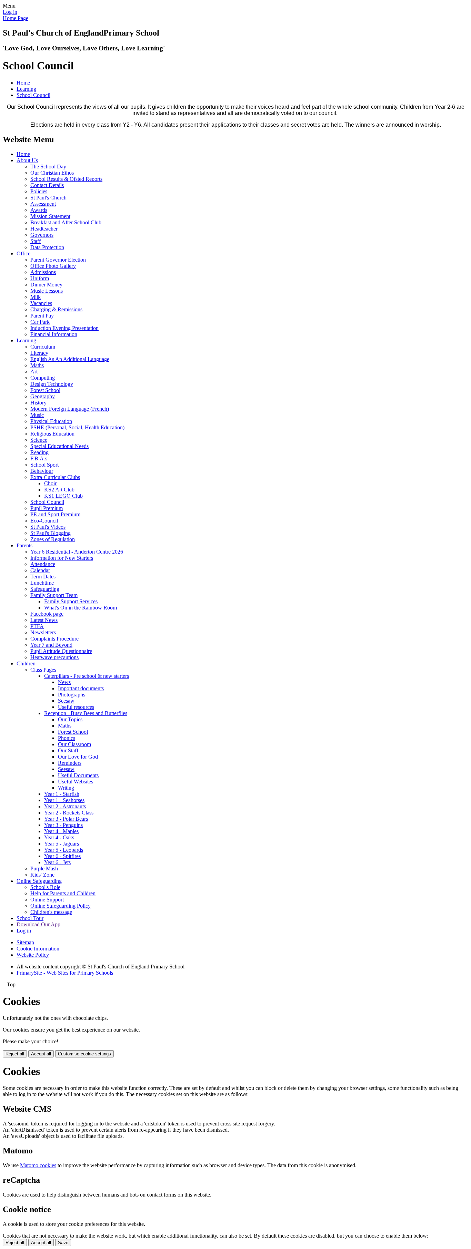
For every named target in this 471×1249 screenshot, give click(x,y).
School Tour (30, 918)
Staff (35, 241)
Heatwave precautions (54, 657)
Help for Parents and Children (63, 893)
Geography (42, 396)
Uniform (39, 278)
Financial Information (53, 334)
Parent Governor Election (58, 260)
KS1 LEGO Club (63, 496)
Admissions (43, 272)
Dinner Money (46, 284)
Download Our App (38, 924)
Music (37, 415)
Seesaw (66, 701)
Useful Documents (78, 775)
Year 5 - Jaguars (61, 844)
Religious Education (52, 434)
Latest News (44, 620)
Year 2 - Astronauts (65, 806)
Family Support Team (54, 595)
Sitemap (25, 942)
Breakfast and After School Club (65, 222)
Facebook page (46, 614)
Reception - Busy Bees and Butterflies (85, 713)
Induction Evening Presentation (64, 328)
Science (38, 440)
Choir (50, 483)
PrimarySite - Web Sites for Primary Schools (65, 973)
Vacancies (41, 303)
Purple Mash (44, 868)
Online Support (47, 899)
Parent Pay (42, 316)
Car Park (40, 322)
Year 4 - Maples (61, 831)
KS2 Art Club (59, 489)
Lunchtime (42, 583)
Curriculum (42, 347)
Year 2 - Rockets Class (68, 813)
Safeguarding (44, 589)
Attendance (42, 564)
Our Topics (70, 719)
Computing (42, 378)
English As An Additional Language (69, 359)
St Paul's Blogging (50, 533)
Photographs (71, 694)
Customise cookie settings (84, 1053)
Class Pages (43, 670)
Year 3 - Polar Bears (66, 819)
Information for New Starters (61, 558)
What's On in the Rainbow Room (80, 608)
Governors (41, 235)
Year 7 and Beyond (51, 645)
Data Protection (47, 247)
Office (23, 253)
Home (23, 83)
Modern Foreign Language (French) (69, 409)
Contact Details (47, 185)
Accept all (41, 1053)
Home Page (15, 18)
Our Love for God (78, 757)
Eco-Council (44, 521)
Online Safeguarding (39, 881)
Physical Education (51, 421)
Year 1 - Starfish (61, 794)
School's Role (45, 887)
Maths (37, 365)
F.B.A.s (38, 458)
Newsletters (43, 632)
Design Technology (51, 384)
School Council (33, 95)
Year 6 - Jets (57, 862)
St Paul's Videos (48, 527)
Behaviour (41, 471)
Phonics (66, 738)
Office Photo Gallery (53, 266)
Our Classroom (74, 744)
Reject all (15, 1053)
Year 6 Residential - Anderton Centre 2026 (76, 552)
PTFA (37, 626)
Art (34, 371)
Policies (38, 191)
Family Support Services (71, 601)
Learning (26, 89)
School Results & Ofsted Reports (66, 179)
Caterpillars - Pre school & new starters (86, 676)
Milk (35, 297)
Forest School (45, 390)
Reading (39, 452)
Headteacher (44, 229)
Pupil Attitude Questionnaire (61, 651)
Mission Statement (50, 216)
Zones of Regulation (52, 539)
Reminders (69, 763)
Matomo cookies (38, 1165)
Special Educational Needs (59, 446)
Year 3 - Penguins (63, 825)
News (64, 682)
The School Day (48, 166)
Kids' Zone (42, 875)
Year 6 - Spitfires (62, 856)
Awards (38, 210)
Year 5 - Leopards (63, 850)
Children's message (51, 912)
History (38, 403)
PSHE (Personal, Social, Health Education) (77, 427)
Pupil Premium (46, 508)
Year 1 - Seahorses (64, 800)
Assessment (43, 204)
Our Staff (68, 750)
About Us (27, 160)
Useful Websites (75, 781)
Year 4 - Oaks (59, 837)
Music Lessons (46, 291)
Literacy (39, 353)
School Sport (44, 465)
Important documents (81, 688)
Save (63, 1242)
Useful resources (76, 707)
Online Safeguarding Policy (60, 906)
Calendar (40, 570)
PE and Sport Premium (55, 514)
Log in (10, 12)
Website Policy (33, 955)
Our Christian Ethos (52, 173)
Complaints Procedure (54, 639)
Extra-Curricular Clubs (55, 477)
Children (26, 663)
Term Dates (43, 576)
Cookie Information (38, 949)
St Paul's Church (48, 198)
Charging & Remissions (56, 309)
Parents (24, 545)
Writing (66, 788)
